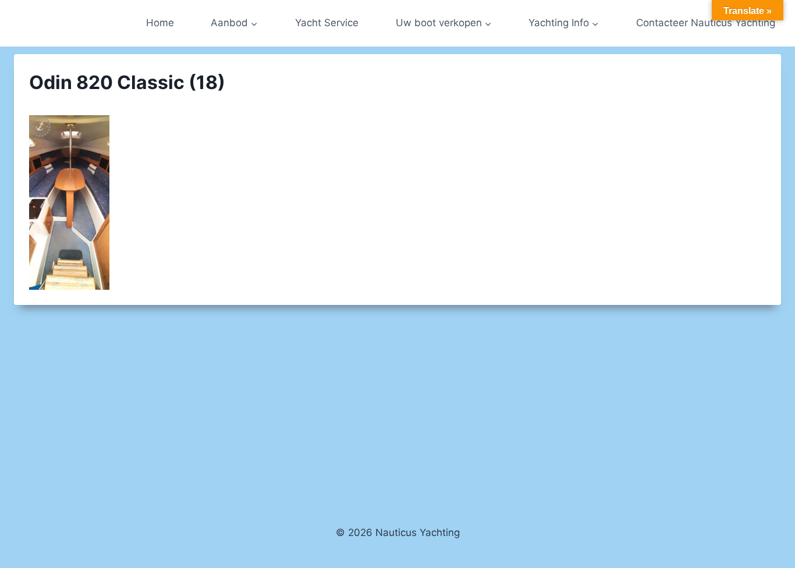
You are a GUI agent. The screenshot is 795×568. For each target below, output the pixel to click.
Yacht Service (327, 23)
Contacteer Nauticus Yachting (705, 23)
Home (160, 23)
